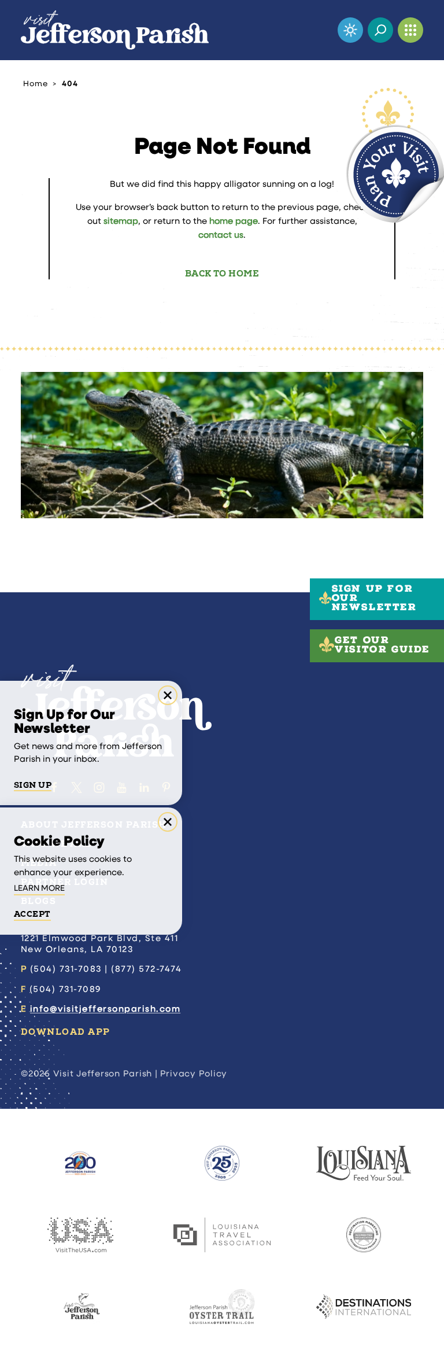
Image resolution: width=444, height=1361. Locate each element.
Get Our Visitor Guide (382, 646)
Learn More (39, 888)
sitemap (120, 221)
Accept (32, 914)
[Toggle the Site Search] (380, 30)
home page (233, 221)
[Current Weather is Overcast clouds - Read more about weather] (350, 30)
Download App (65, 1032)
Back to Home (222, 273)
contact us (220, 235)
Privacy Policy (194, 1074)
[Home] (115, 30)
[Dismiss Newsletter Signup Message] (167, 695)
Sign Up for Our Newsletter (374, 599)
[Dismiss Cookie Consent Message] (167, 822)
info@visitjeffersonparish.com (105, 1009)
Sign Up (32, 785)
